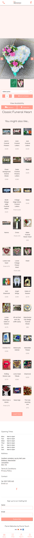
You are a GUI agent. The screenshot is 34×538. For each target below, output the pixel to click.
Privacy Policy (6, 471)
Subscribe (17, 519)
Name (3, 505)
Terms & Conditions (8, 468)
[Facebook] (31, 2)
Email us (4, 483)
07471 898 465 (9, 481)
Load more (17, 414)
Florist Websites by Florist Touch (17, 526)
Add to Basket (24, 96)
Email (3, 512)
